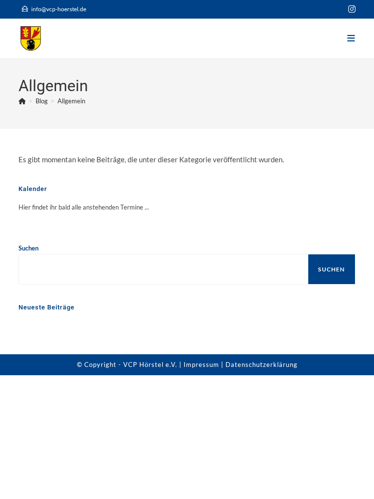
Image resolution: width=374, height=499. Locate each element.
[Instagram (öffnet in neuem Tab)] (350, 9)
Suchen (28, 248)
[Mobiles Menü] (351, 38)
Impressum (201, 364)
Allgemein (71, 101)
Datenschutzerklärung (261, 364)
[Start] (22, 101)
